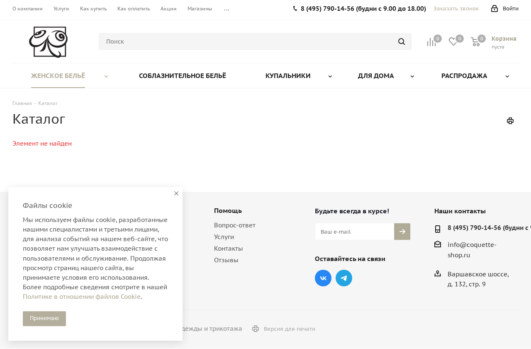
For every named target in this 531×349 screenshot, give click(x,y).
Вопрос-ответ (235, 225)
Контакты (228, 248)
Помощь (228, 210)
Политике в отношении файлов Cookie (82, 296)
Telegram (344, 278)
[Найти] (402, 41)
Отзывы (226, 260)
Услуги (224, 237)
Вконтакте (323, 278)
